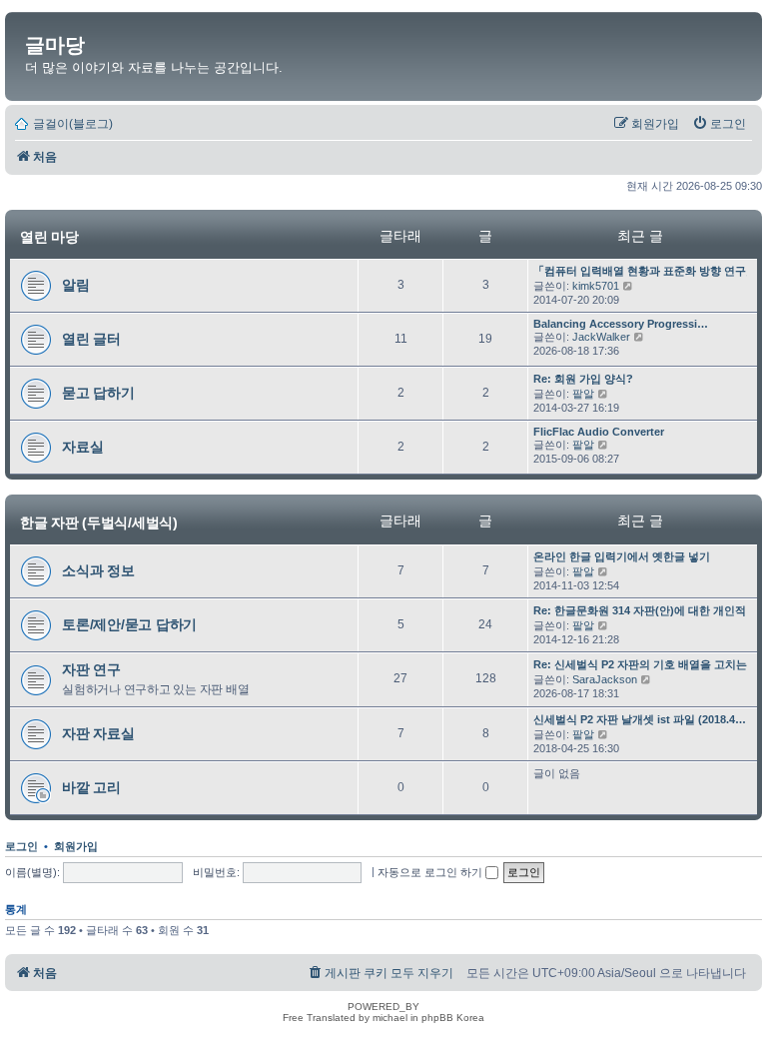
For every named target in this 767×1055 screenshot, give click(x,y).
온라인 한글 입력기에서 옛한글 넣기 (621, 556)
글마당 (55, 45)
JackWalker (601, 337)
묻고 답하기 (98, 393)
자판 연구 (91, 669)
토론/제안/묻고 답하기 (129, 624)
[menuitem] (719, 124)
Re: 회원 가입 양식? (583, 379)
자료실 (82, 447)
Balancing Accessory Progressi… (620, 324)
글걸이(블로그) (73, 124)
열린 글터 (91, 339)
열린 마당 (49, 237)
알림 (76, 285)
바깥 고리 (91, 787)
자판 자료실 (98, 733)
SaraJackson (604, 679)
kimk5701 (595, 286)
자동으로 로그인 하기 (431, 872)
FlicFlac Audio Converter (598, 432)
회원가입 (76, 846)
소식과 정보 (98, 570)
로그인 (21, 846)
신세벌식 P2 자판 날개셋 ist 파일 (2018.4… (639, 719)
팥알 (583, 394)
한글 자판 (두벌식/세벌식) (99, 521)
